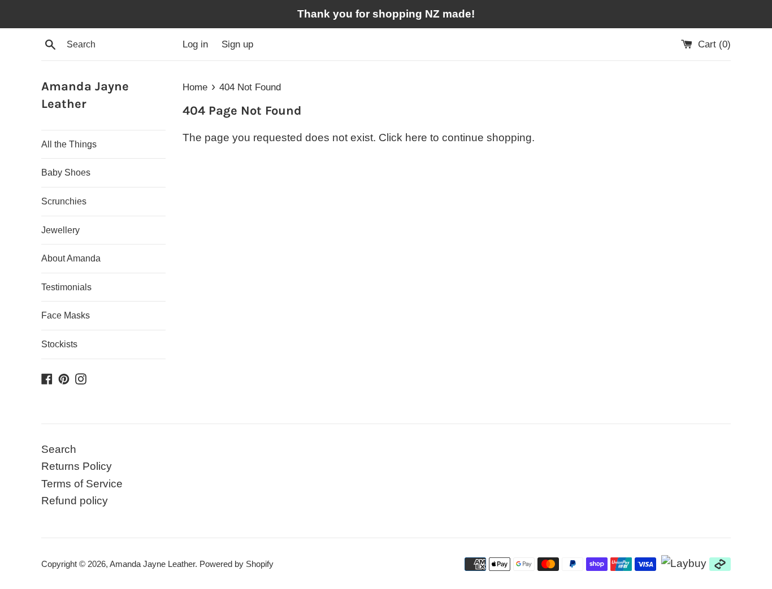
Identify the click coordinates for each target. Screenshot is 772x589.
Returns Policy (76, 466)
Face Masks (65, 315)
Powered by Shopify (236, 564)
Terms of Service (82, 484)
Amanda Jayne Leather (85, 95)
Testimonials (66, 287)
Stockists (59, 344)
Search (58, 449)
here (416, 137)
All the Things (69, 144)
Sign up (237, 44)
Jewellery (60, 230)
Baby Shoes (65, 172)
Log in (195, 44)
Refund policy (74, 501)
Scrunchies (63, 201)
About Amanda (71, 258)
